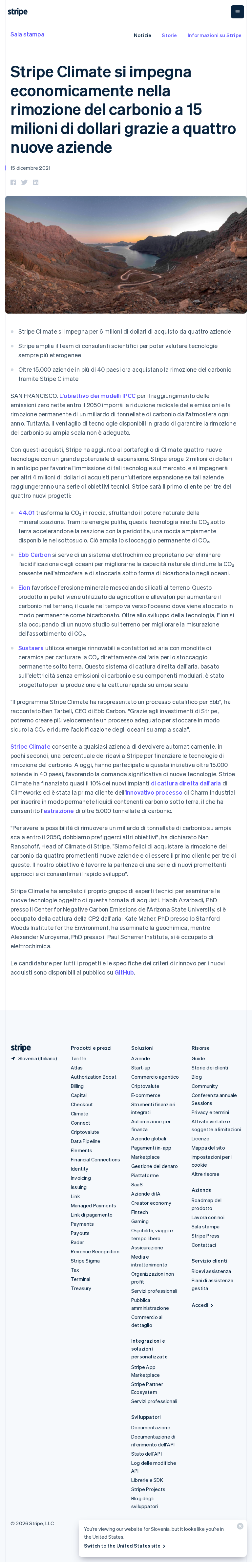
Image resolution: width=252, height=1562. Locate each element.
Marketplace (145, 1157)
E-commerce (145, 1095)
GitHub (124, 972)
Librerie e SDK (147, 1480)
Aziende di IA (146, 1193)
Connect (80, 1122)
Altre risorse (206, 1174)
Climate (79, 1113)
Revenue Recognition (95, 1251)
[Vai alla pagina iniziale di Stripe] (18, 1048)
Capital (79, 1095)
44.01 (26, 512)
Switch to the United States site (122, 1545)
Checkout (82, 1104)
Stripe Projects (148, 1489)
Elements (82, 1150)
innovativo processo (154, 792)
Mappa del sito (208, 1147)
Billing (77, 1086)
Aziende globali (148, 1138)
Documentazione (150, 1427)
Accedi (200, 1305)
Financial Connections (95, 1159)
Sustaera (31, 647)
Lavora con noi (208, 1217)
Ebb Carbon (34, 554)
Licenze (200, 1138)
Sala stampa (27, 34)
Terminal (81, 1279)
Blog (197, 1076)
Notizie (142, 35)
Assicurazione (147, 1247)
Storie (169, 35)
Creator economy (151, 1202)
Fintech (139, 1212)
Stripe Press (206, 1235)
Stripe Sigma (85, 1260)
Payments (82, 1224)
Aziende (140, 1058)
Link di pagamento (92, 1214)
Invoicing (81, 1178)
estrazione (59, 810)
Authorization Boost (93, 1076)
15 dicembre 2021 (30, 168)
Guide (198, 1058)
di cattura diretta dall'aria (186, 783)
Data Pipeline (86, 1141)
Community (205, 1086)
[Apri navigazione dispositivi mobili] (237, 11)
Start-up (141, 1067)
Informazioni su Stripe (215, 35)
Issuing (79, 1187)
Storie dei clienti (210, 1067)
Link (75, 1196)
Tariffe (78, 1058)
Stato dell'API (146, 1453)
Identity (80, 1168)
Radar (77, 1242)
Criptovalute (85, 1132)
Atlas (77, 1067)
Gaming (140, 1221)
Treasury (81, 1288)
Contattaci (204, 1245)
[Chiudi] (239, 1528)
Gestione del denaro (154, 1166)
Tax (75, 1269)
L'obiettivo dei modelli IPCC (97, 395)
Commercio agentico (155, 1076)
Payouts (80, 1233)
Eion (24, 587)
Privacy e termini (210, 1112)
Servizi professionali (154, 1290)
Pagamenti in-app (151, 1147)
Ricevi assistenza (211, 1271)
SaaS (137, 1184)
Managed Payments (93, 1205)
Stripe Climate (30, 746)
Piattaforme (145, 1175)
